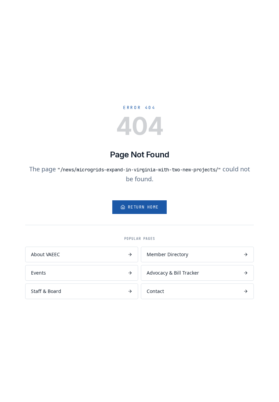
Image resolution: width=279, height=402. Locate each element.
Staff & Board (46, 291)
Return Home (143, 207)
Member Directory (167, 254)
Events (38, 272)
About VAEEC (45, 254)
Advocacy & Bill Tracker (173, 272)
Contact (155, 291)
